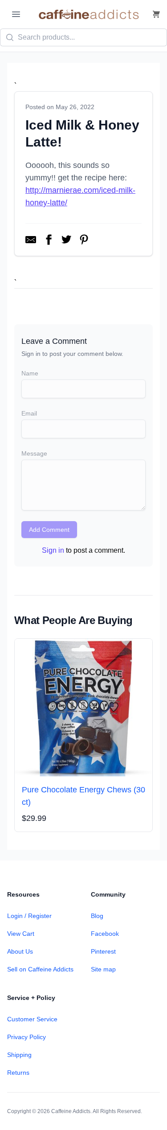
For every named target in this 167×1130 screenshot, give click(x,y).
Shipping (19, 1054)
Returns (18, 1072)
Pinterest (103, 951)
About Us (20, 951)
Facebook (105, 933)
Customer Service (32, 1019)
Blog (97, 915)
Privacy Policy (26, 1036)
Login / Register (29, 915)
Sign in (53, 550)
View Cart (20, 933)
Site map (103, 969)
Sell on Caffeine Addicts (40, 969)
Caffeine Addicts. (71, 1111)
